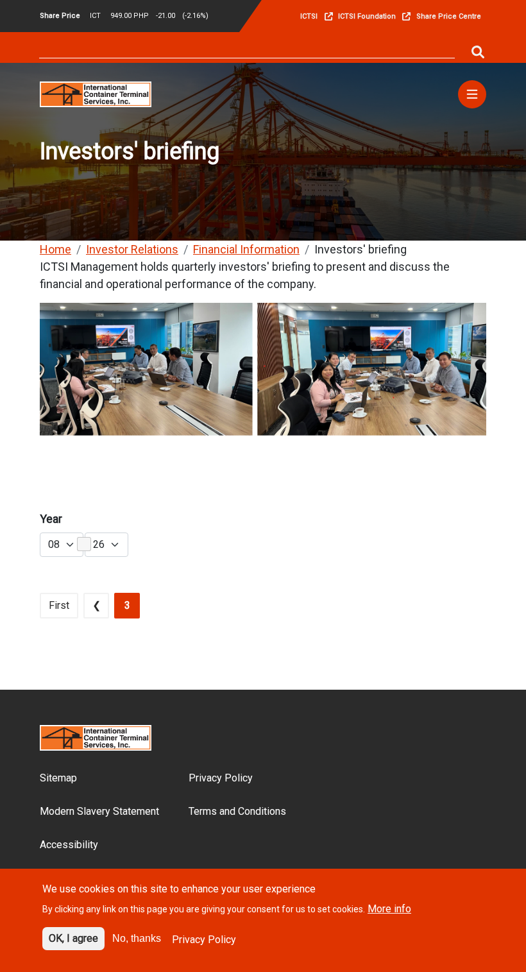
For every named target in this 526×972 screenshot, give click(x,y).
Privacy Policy (221, 778)
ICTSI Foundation (367, 16)
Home (55, 249)
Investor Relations (132, 249)
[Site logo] (95, 93)
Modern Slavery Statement (99, 811)
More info (389, 909)
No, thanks (136, 938)
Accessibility (69, 845)
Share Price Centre (448, 16)
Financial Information (246, 249)
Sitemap (58, 778)
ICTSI (309, 16)
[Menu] (472, 94)
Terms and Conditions (237, 811)
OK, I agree (73, 938)
